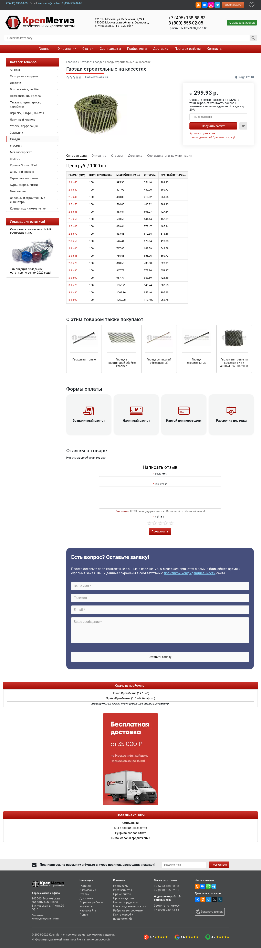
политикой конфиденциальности (190, 573)
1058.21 (121, 285)
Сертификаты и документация (169, 155)
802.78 (164, 285)
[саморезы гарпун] (32, 250)
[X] (214, 899)
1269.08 (121, 299)
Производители (124, 898)
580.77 (164, 255)
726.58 (164, 277)
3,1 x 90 (73, 299)
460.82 (148, 204)
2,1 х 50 (73, 189)
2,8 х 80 (73, 270)
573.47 (148, 226)
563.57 (120, 211)
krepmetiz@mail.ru (49, 3)
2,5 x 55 (73, 211)
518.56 (164, 233)
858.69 (148, 277)
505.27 (148, 211)
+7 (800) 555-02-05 (166, 890)
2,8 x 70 (73, 263)
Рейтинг (159, 516)
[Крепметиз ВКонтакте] (205, 4)
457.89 (164, 219)
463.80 (120, 196)
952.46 (148, 292)
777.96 (148, 270)
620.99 (164, 263)
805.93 (164, 292)
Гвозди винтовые (84, 359)
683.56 (120, 233)
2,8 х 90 (73, 277)
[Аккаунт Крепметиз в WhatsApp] (208, 886)
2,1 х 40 (73, 182)
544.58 (164, 248)
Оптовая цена (76, 155)
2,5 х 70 (73, 233)
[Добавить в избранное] (251, 4)
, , (122, 22)
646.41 (120, 241)
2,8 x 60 (73, 248)
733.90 (148, 263)
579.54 (148, 241)
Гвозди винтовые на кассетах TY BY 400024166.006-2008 (234, 363)
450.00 (148, 189)
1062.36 (121, 292)
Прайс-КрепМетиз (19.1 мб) (130, 693)
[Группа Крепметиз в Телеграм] (217, 4)
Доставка (135, 155)
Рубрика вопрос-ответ (128, 910)
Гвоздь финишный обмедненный (159, 361)
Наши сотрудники (125, 902)
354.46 (148, 182)
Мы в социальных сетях (129, 906)
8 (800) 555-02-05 (72, 3)
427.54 (164, 211)
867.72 (120, 270)
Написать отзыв (96, 77)
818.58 (120, 263)
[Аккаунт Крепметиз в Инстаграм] (211, 4)
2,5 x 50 (73, 204)
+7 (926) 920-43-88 (166, 909)
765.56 (120, 255)
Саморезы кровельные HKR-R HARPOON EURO (30, 231)
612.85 (148, 233)
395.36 (120, 182)
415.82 (148, 196)
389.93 (164, 204)
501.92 (120, 189)
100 (91, 182)
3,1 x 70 (73, 285)
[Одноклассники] (202, 899)
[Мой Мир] (208, 899)
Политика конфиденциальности (45, 917)
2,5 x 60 (73, 219)
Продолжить (160, 531)
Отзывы (117, 155)
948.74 (148, 285)
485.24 (164, 226)
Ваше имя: (161, 473)
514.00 (120, 204)
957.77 (120, 277)
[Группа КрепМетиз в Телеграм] (213, 886)
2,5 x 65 (73, 226)
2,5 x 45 (73, 196)
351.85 (164, 196)
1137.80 (148, 299)
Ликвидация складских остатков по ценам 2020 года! (30, 270)
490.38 (164, 241)
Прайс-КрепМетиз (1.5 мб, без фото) (130, 698)
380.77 (164, 189)
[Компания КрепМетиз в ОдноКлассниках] (198, 4)
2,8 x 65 (73, 255)
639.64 (120, 226)
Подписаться (219, 864)
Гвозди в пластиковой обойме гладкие (121, 363)
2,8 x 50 (73, 241)
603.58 (120, 219)
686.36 (148, 255)
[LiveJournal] (220, 899)
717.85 (120, 248)
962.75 (164, 299)
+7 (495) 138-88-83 (17, 3)
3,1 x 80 (73, 292)
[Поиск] (253, 38)
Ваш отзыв (161, 484)
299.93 (164, 182)
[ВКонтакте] (197, 899)
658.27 (164, 270)
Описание (99, 155)
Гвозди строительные (196, 361)
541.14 (148, 219)
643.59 (148, 248)
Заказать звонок (243, 22)
